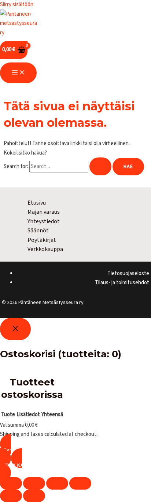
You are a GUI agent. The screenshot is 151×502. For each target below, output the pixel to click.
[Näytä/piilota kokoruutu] (34, 483)
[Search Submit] (100, 166)
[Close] (15, 329)
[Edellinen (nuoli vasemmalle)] (11, 496)
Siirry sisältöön (16, 4)
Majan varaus (43, 212)
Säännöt (38, 231)
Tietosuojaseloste (128, 273)
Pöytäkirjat (41, 240)
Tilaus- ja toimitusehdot (122, 282)
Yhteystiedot (43, 221)
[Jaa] (57, 483)
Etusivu (36, 203)
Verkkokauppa (45, 249)
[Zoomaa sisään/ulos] (11, 483)
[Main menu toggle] (18, 72)
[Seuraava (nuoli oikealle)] (34, 496)
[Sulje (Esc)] (80, 483)
